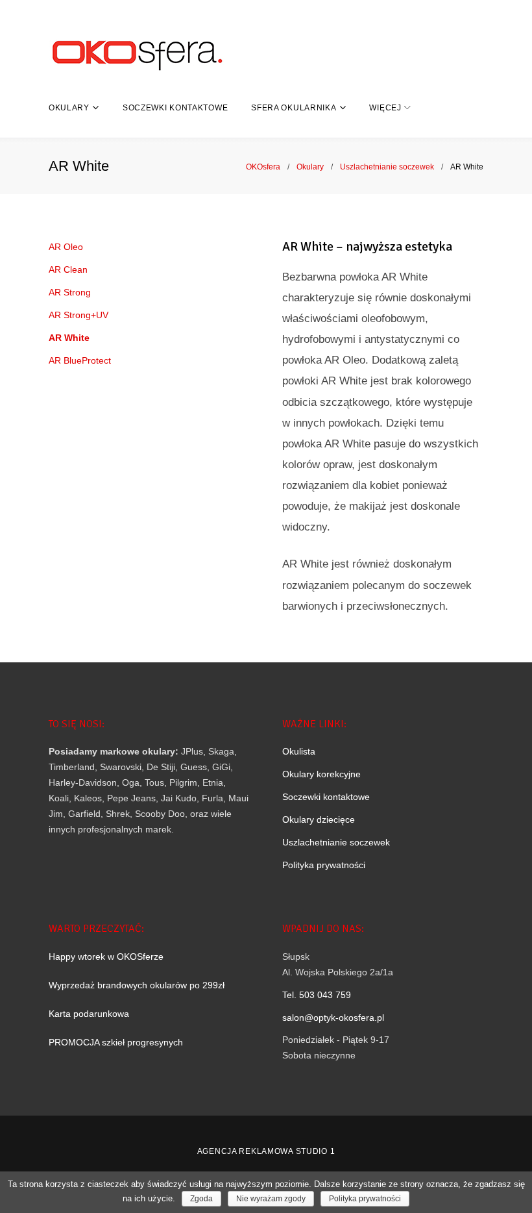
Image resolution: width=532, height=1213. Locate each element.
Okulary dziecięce (318, 819)
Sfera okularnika (293, 107)
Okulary (69, 107)
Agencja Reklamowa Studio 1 (266, 1151)
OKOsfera (263, 166)
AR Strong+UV (78, 315)
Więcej (385, 107)
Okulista (298, 751)
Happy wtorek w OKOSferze (106, 956)
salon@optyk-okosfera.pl (333, 1017)
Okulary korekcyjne (321, 774)
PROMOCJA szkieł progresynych (116, 1042)
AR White (69, 337)
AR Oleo (66, 247)
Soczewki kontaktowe (175, 107)
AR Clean (68, 269)
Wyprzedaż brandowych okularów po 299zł (136, 985)
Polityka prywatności (323, 865)
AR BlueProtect (80, 360)
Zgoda (201, 1198)
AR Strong (70, 292)
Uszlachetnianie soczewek (387, 166)
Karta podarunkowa (89, 1013)
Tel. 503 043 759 (316, 995)
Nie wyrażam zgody (271, 1198)
